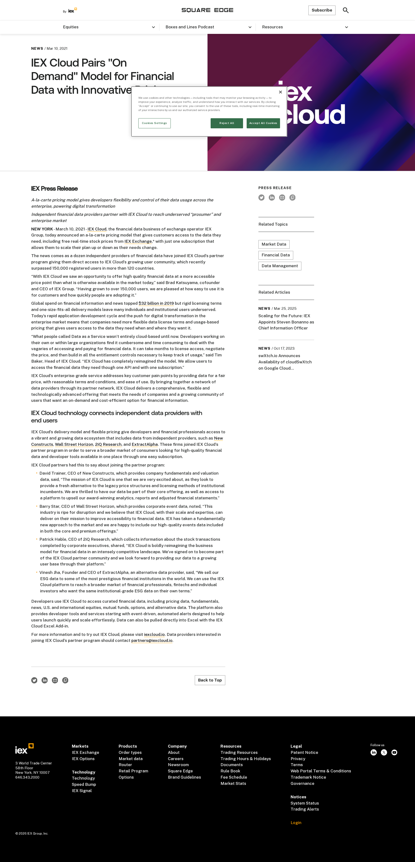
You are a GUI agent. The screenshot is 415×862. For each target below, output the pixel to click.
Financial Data (276, 255)
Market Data (274, 244)
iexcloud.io (154, 634)
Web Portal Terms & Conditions (321, 771)
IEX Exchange (138, 241)
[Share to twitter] (34, 680)
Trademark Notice (308, 777)
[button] (111, 27)
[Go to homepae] (24, 748)
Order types (130, 752)
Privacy (298, 758)
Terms (297, 764)
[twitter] (261, 197)
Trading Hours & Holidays (245, 758)
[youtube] (394, 752)
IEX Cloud (96, 229)
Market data (131, 758)
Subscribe (322, 10)
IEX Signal (82, 790)
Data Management (280, 266)
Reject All (227, 123)
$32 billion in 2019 (156, 303)
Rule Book (230, 771)
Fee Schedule (233, 777)
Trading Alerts (305, 809)
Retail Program (133, 771)
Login (296, 822)
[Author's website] (292, 197)
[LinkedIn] (272, 197)
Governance (302, 783)
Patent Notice (304, 752)
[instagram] (374, 752)
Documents (231, 764)
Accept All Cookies (263, 123)
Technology (83, 778)
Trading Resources (239, 752)
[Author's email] (282, 197)
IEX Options (83, 758)
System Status (305, 803)
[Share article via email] (55, 680)
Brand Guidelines (184, 777)
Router (125, 764)
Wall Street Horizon (74, 444)
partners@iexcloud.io (151, 640)
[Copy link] (65, 680)
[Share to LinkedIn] (44, 680)
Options (126, 777)
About (174, 752)
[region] (209, 111)
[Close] (280, 92)
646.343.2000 (27, 777)
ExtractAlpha (145, 444)
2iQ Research (108, 444)
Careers (175, 758)
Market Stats (233, 783)
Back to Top (210, 680)
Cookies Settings (154, 123)
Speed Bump (84, 784)
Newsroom (178, 764)
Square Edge (180, 771)
